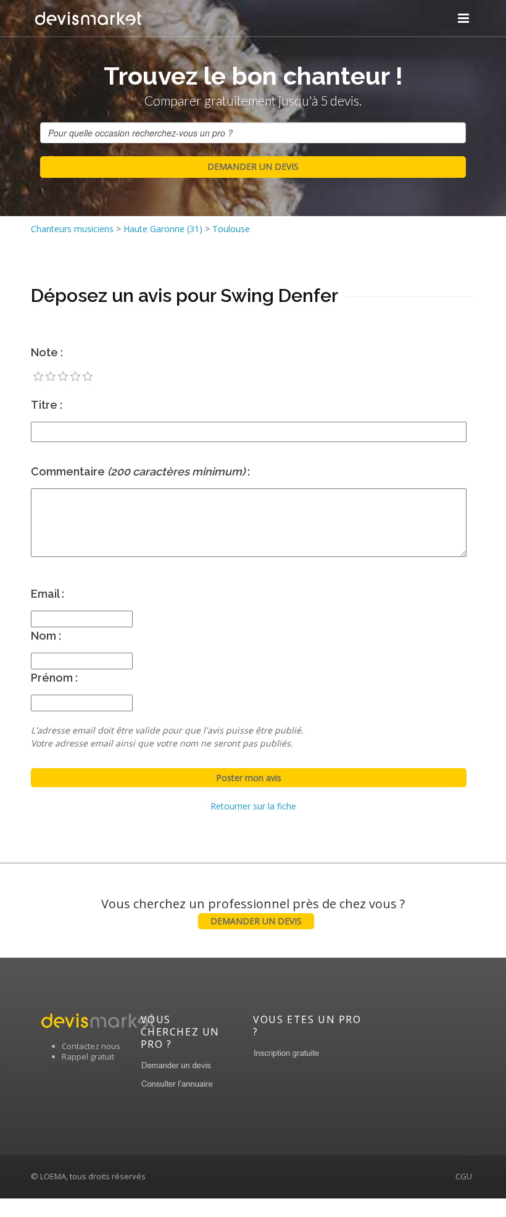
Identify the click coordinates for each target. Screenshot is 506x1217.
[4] (75, 376)
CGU (463, 1176)
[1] (38, 376)
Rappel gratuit (88, 1056)
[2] (50, 376)
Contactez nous (91, 1046)
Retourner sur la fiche (253, 806)
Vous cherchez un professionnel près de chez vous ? (253, 911)
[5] (87, 376)
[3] (62, 376)
